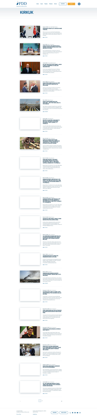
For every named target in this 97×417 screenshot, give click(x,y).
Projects (45, 3)
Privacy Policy (19, 414)
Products (50, 3)
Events (55, 3)
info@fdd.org (35, 414)
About (37, 3)
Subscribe (54, 412)
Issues (41, 3)
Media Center (63, 412)
